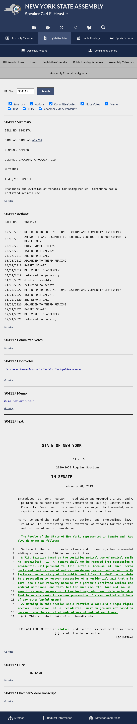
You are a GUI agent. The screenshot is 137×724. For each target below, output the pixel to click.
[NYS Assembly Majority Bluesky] (89, 28)
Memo (114, 104)
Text (15, 109)
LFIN (31, 109)
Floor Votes (93, 104)
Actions (39, 104)
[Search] (103, 28)
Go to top (8, 200)
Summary (19, 104)
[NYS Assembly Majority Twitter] (61, 28)
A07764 (37, 140)
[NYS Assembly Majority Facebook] (47, 28)
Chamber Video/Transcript (60, 109)
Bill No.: (9, 91)
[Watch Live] (34, 28)
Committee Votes (65, 104)
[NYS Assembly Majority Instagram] (75, 28)
